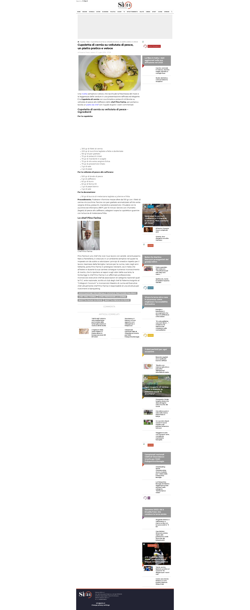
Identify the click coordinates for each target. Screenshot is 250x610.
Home (78, 11)
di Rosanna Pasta (83, 52)
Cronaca (91, 11)
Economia (105, 11)
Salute (142, 11)
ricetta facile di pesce (90, 300)
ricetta (84, 94)
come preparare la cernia (112, 297)
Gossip (119, 11)
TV (124, 11)
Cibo (87, 42)
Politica (112, 11)
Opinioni (166, 11)
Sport (154, 11)
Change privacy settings (101, 605)
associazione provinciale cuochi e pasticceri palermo (107, 293)
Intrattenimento (132, 11)
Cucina (160, 11)
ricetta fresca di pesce (117, 300)
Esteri (98, 11)
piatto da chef (92, 105)
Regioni (84, 11)
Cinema (148, 11)
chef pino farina (87, 297)
